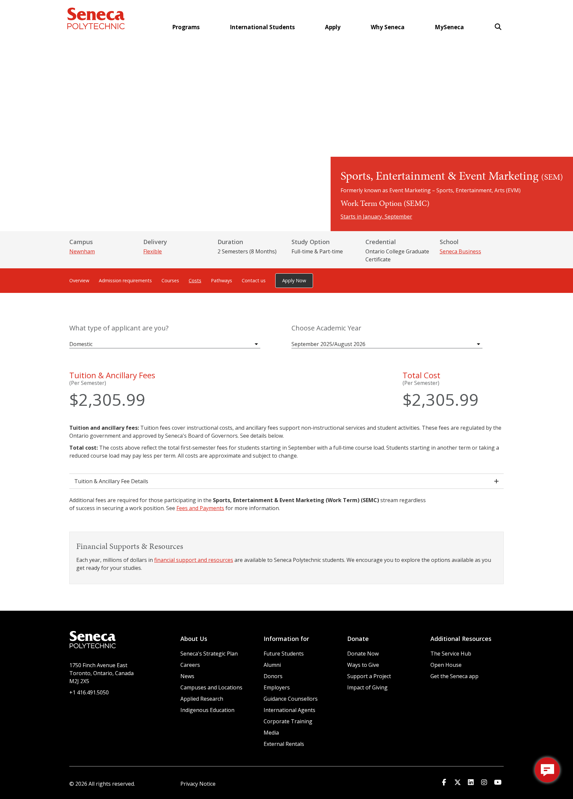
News (187, 676)
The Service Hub (450, 653)
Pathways (221, 280)
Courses (170, 280)
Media (271, 732)
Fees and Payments (200, 508)
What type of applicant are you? (118, 328)
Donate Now (363, 653)
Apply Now (294, 280)
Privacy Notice (198, 783)
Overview (79, 280)
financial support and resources (193, 560)
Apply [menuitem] (333, 27)
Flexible (152, 251)
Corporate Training (288, 721)
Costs (195, 280)
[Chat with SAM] (547, 769)
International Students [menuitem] (262, 27)
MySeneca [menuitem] (449, 27)
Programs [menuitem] (186, 27)
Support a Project (369, 676)
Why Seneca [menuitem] (388, 27)
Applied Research (201, 698)
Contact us (254, 280)
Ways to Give (363, 664)
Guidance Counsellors (291, 698)
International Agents (289, 710)
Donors (273, 676)
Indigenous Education (207, 710)
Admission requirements (125, 280)
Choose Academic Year (326, 328)
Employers (277, 687)
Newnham (82, 251)
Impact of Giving (367, 687)
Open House (446, 664)
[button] (498, 26)
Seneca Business (460, 251)
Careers (190, 664)
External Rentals (284, 744)
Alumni (272, 664)
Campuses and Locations (211, 687)
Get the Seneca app (454, 676)
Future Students (284, 653)
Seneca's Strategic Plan (209, 653)
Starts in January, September (376, 216)
